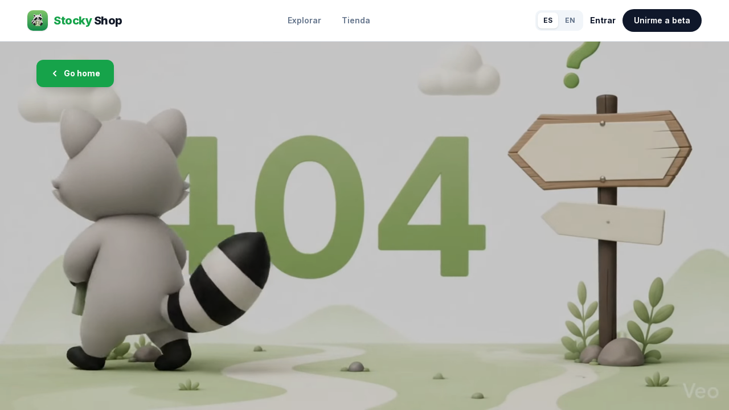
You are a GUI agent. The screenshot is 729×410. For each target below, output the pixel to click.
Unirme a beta (662, 20)
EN (570, 20)
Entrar (603, 20)
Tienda (356, 20)
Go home (82, 73)
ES (547, 20)
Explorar (304, 20)
